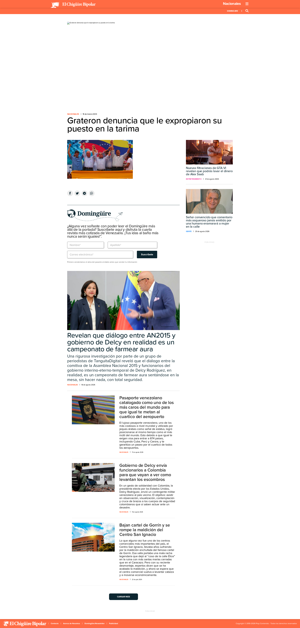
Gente (189, 231)
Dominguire (232, 11)
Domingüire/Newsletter (95, 623)
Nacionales (232, 3)
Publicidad (113, 623)
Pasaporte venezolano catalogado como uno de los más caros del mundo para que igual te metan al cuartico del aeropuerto (146, 407)
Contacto (55, 623)
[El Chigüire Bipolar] (73, 5)
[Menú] (247, 4)
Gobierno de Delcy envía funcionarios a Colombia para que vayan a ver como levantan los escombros (145, 472)
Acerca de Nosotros (71, 623)
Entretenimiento (193, 179)
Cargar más (123, 596)
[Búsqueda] (247, 11)
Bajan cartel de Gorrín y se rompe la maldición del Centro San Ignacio (144, 529)
